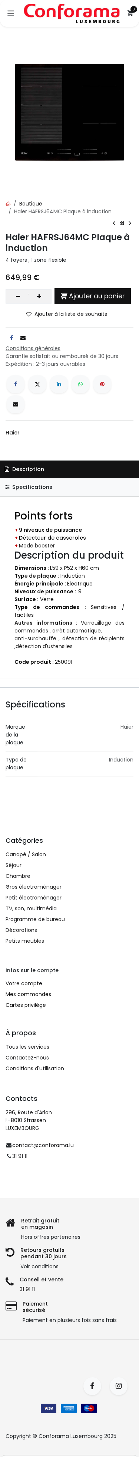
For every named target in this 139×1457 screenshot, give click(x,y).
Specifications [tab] (31, 487)
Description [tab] (27, 469)
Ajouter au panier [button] (97, 296)
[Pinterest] (102, 384)
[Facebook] (15, 384)
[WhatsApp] (80, 384)
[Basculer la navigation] (11, 13)
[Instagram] (121, 1386)
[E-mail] (15, 404)
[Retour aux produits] (122, 223)
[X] (37, 384)
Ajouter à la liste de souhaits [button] (70, 314)
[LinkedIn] (59, 384)
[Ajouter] (39, 296)
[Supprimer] (18, 296)
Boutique (30, 203)
